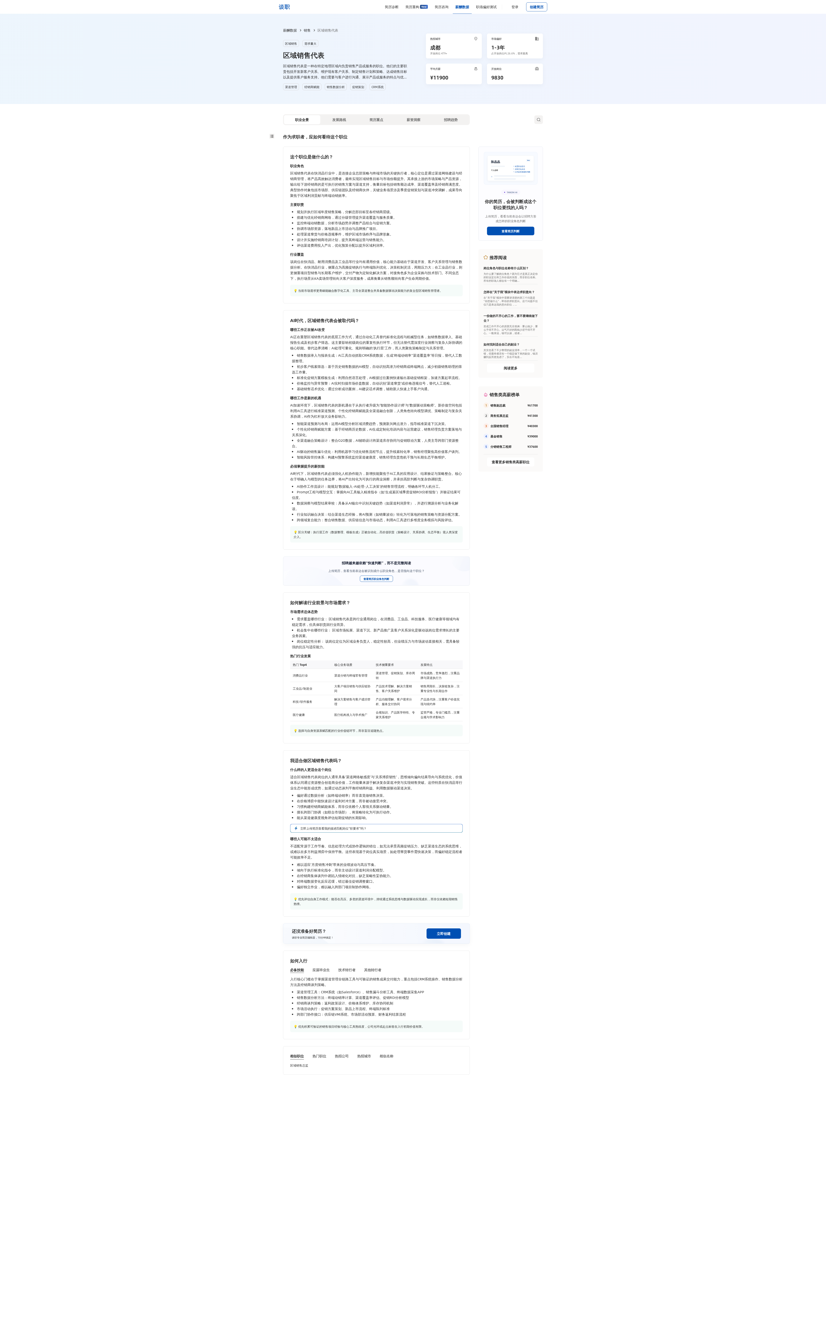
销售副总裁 (497, 405)
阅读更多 (511, 368)
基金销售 (496, 436)
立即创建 (444, 933)
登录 (515, 6)
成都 (435, 47)
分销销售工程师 (501, 446)
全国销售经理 (499, 425)
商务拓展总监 (499, 415)
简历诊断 (392, 6)
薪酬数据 (462, 6)
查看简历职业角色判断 (376, 579)
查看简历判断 (511, 231)
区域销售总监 (299, 1065)
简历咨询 (441, 6)
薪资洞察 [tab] (414, 119)
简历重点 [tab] (376, 119)
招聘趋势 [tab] (451, 119)
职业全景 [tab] (302, 119)
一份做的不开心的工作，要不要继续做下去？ (511, 318)
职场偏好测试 (486, 6)
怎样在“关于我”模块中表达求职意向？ (509, 291)
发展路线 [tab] (339, 119)
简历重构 (412, 6)
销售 (307, 30)
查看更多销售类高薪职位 (511, 462)
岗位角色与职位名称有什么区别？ (506, 268)
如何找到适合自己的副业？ (502, 344)
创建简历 (537, 6)
